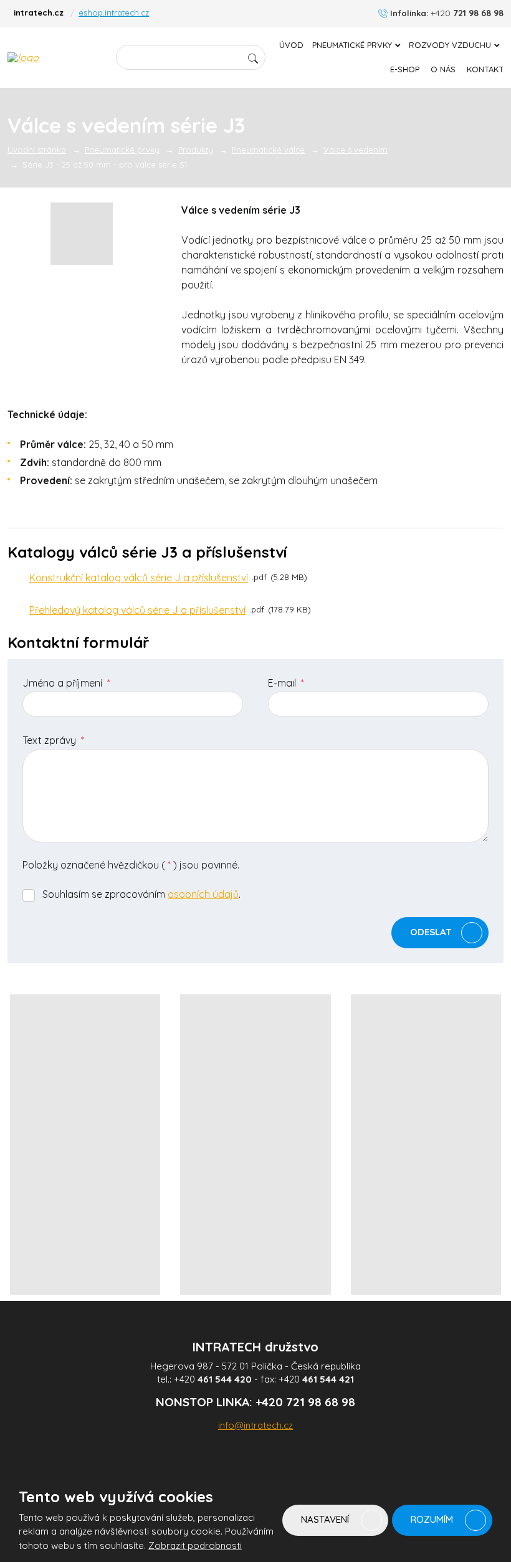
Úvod (291, 45)
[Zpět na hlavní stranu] (54, 57)
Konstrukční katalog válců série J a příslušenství (138, 577)
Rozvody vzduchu (450, 45)
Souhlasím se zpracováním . (141, 894)
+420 (213, 1379)
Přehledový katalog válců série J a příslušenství (137, 610)
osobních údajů (203, 894)
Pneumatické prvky (352, 45)
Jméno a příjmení (66, 683)
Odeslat (431, 931)
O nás (443, 69)
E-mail (286, 683)
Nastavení (326, 1519)
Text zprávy (53, 740)
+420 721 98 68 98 (305, 1401)
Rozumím (433, 1519)
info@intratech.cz (255, 1425)
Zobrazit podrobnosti (195, 1545)
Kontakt (485, 69)
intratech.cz (39, 12)
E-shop (404, 69)
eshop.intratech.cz (114, 12)
